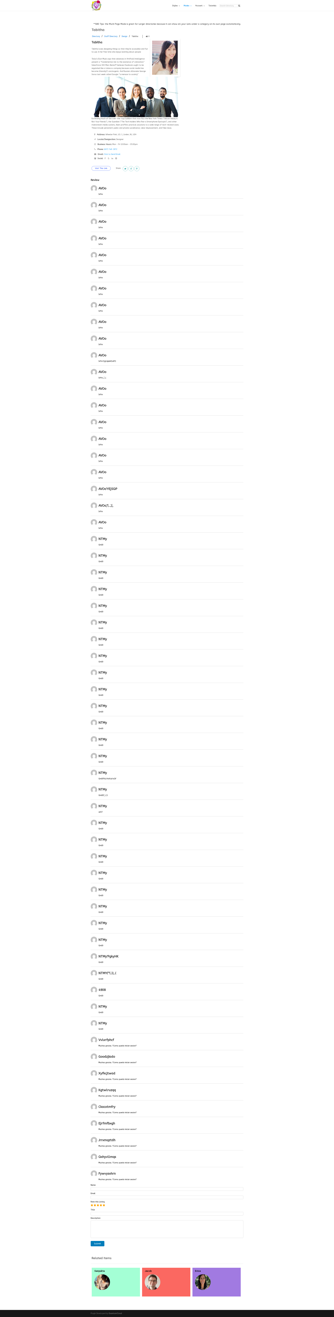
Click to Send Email (112, 154)
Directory (96, 36)
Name (93, 1185)
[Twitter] (125, 168)
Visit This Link (101, 168)
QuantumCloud (115, 1313)
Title (93, 1210)
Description (95, 1218)
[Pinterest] (136, 168)
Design (124, 36)
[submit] (239, 5)
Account (198, 6)
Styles (175, 6)
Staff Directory (110, 36)
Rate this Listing (98, 1202)
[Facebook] (131, 168)
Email (93, 1193)
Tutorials (212, 6)
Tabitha (135, 36)
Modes (186, 6)
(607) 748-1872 (110, 149)
